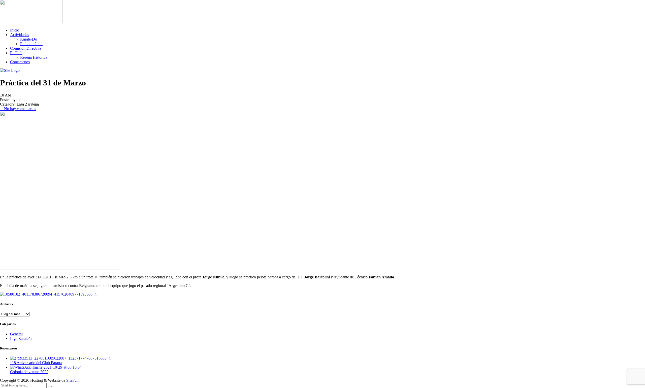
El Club (16, 53)
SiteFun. (73, 380)
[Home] (10, 70)
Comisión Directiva (25, 48)
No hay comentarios (19, 109)
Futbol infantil (31, 44)
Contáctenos (20, 62)
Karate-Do (28, 39)
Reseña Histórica (33, 57)
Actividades (19, 35)
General (16, 334)
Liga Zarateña (21, 338)
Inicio (14, 30)
